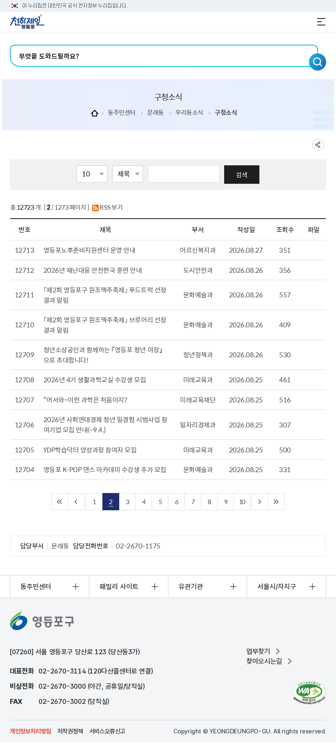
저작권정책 (70, 731)
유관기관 (191, 586)
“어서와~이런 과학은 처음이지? (85, 399)
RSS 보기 (111, 207)
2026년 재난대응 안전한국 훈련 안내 (92, 270)
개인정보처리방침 (30, 731)
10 (242, 501)
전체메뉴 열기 (321, 22)
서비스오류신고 (107, 731)
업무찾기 (258, 651)
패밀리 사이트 (119, 586)
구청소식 (226, 113)
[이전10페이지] (76, 501)
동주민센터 (122, 113)
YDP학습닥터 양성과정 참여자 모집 (90, 449)
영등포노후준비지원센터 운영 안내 (89, 250)
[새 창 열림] (309, 692)
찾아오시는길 (264, 661)
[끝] (276, 501)
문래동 (155, 113)
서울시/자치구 (276, 586)
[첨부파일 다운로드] (313, 270)
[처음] (60, 501)
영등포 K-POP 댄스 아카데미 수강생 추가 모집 (104, 469)
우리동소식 (189, 113)
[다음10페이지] (260, 501)
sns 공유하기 (318, 145)
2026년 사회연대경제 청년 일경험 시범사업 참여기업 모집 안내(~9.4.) (105, 424)
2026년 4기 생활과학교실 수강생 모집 (94, 379)
